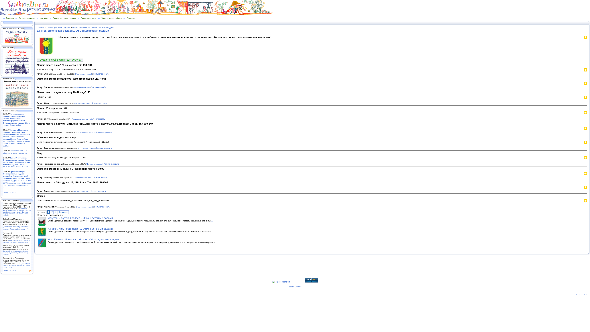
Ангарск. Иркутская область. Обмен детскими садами (80, 228)
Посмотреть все (9, 192)
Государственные (27, 18)
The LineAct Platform (582, 295)
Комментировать (101, 74)
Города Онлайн (295, 287)
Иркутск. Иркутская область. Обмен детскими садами (80, 218)
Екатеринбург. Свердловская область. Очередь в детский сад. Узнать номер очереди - (15, 252)
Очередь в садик (88, 18)
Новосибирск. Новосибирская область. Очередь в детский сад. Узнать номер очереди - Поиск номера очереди (16, 227)
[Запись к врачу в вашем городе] (17, 106)
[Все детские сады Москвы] (17, 43)
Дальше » (63, 212)
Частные (44, 18)
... (212, 221)
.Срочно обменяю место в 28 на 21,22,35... (17, 162)
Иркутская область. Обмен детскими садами (93, 27)
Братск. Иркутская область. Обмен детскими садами (73, 30)
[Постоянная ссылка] (83, 74)
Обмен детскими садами (64, 18)
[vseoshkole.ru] (17, 73)
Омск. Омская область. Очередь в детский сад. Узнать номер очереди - (16, 241)
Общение (131, 18)
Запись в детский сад (111, 18)
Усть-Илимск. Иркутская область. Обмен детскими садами (83, 239)
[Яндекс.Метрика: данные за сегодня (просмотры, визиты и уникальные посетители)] (281, 282)
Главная (10, 18)
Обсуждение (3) (98, 87)
